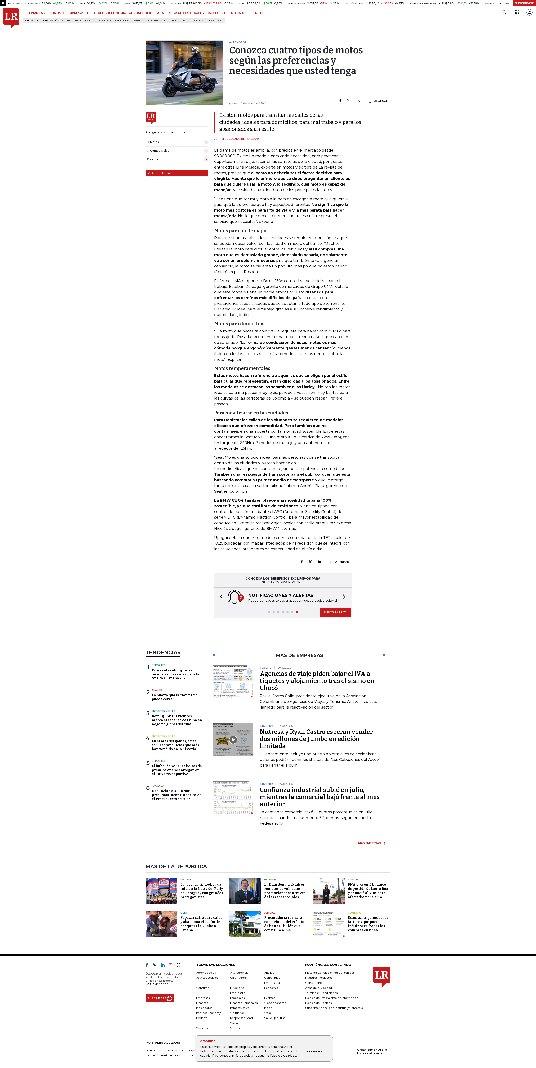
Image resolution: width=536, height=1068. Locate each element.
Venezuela (214, 20)
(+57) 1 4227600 (157, 984)
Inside (268, 1008)
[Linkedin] (358, 101)
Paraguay (187, 879)
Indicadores (204, 1008)
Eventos (269, 997)
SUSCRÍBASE (524, 3)
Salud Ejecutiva (274, 1018)
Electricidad (156, 20)
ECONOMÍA (56, 13)
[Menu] (26, 13)
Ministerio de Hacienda (114, 20)
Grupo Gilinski (178, 20)
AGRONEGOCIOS (141, 13)
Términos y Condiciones (321, 992)
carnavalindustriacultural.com (165, 1055)
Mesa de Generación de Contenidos (329, 972)
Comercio (354, 912)
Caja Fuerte (238, 977)
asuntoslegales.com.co (161, 1050)
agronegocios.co (193, 1050)
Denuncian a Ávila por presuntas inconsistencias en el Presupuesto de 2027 (177, 795)
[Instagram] (172, 966)
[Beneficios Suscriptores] (517, 12)
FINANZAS (37, 13)
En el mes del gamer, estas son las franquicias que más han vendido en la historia (175, 745)
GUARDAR (380, 101)
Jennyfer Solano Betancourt (237, 138)
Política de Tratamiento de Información (331, 997)
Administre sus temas (165, 173)
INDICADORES (240, 13)
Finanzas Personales (244, 1002)
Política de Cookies (280, 1056)
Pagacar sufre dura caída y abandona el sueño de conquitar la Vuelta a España (201, 924)
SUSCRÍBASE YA (335, 612)
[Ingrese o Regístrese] (529, 12)
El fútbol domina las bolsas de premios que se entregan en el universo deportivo (177, 770)
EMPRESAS (75, 13)
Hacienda (158, 785)
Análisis (157, 690)
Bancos (353, 879)
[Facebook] (340, 101)
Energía (138, 20)
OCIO (91, 13)
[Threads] (180, 966)
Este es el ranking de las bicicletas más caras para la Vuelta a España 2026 (175, 674)
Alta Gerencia (239, 972)
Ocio (183, 912)
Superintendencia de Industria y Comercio (334, 1008)
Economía (271, 987)
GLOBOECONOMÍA (112, 13)
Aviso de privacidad (318, 987)
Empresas (203, 997)
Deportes (159, 665)
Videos (235, 1028)
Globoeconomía (275, 1002)
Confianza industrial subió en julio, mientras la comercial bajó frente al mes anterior (320, 797)
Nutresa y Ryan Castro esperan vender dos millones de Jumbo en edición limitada (316, 739)
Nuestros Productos (318, 977)
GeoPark (197, 20)
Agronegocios (206, 972)
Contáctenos (314, 982)
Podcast (201, 1018)
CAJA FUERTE (217, 13)
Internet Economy (208, 1013)
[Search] (504, 12)
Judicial (269, 912)
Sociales (202, 1028)
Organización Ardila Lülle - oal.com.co (372, 1051)
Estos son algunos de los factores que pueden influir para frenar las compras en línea (368, 924)
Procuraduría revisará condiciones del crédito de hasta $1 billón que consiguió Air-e (284, 924)
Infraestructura (240, 1008)
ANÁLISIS (164, 13)
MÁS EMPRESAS (369, 843)
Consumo (202, 987)
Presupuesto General (80, 20)
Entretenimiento (163, 711)
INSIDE (259, 13)
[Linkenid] (164, 966)
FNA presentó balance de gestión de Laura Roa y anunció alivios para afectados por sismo (368, 890)
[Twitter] (349, 101)
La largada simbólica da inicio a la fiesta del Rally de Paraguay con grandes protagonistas (201, 890)
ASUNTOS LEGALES (189, 13)
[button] (219, 597)
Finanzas (202, 1002)
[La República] (11, 18)
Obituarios (237, 1013)
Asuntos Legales (207, 977)
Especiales (237, 997)
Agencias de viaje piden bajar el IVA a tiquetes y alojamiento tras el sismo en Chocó (317, 681)
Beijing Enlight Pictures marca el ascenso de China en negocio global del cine (177, 720)
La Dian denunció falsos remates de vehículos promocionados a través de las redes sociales (284, 890)
